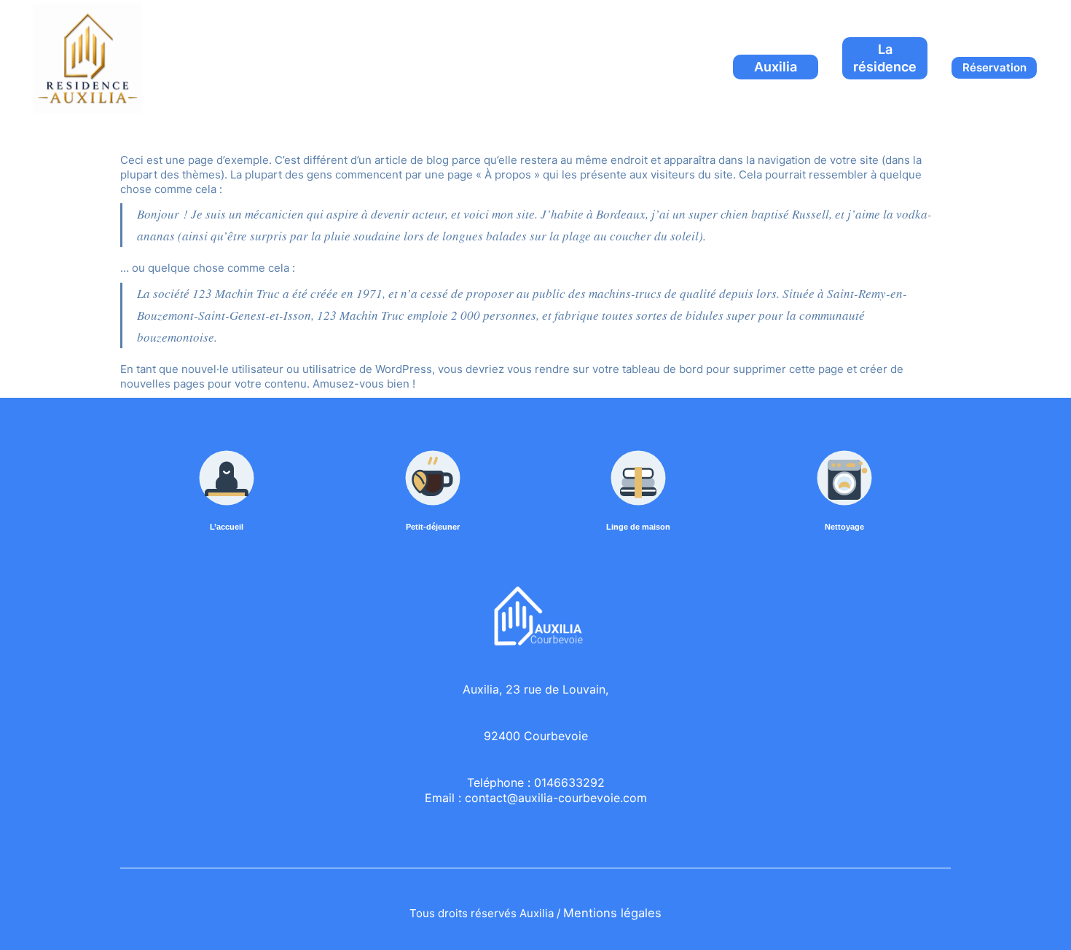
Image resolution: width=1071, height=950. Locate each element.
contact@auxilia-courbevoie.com (556, 797)
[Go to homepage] (87, 58)
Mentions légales (612, 913)
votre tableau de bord (647, 369)
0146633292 (569, 782)
